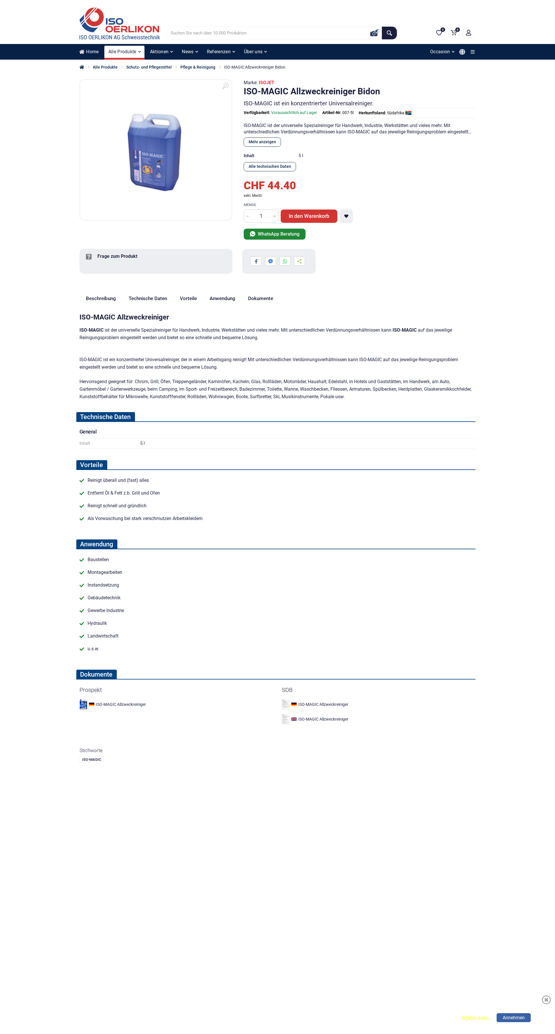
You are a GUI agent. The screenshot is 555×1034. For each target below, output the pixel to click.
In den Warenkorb (309, 216)
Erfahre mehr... (476, 1017)
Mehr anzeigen (262, 141)
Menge (250, 205)
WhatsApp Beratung (278, 234)
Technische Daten (148, 298)
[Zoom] (225, 86)
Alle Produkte (105, 67)
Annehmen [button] (514, 1017)
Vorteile (188, 298)
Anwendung (222, 298)
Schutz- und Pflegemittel (149, 67)
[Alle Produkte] (473, 52)
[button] (469, 33)
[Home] (81, 67)
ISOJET (266, 82)
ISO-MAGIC (91, 759)
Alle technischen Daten (270, 166)
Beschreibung (101, 298)
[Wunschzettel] (346, 216)
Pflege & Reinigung (197, 67)
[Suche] (389, 33)
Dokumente (260, 298)
